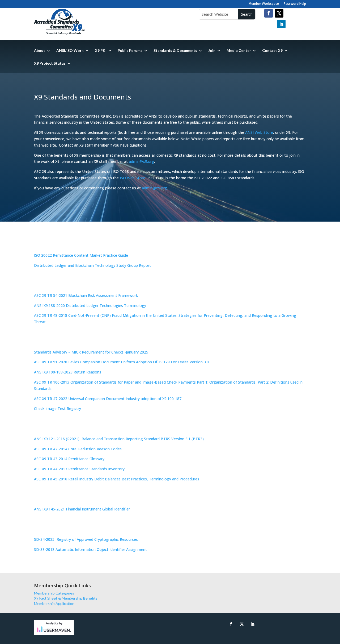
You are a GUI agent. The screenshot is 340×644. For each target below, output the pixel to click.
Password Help (295, 4)
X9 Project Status (50, 63)
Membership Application (54, 603)
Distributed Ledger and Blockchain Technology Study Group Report (92, 265)
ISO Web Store (132, 177)
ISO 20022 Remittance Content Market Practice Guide (81, 255)
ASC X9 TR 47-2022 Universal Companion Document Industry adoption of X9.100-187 (107, 398)
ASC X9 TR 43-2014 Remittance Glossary (69, 458)
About (39, 51)
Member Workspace (264, 4)
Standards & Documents (175, 51)
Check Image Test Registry (57, 408)
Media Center (239, 51)
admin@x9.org (141, 161)
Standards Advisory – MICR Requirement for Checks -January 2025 (91, 352)
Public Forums (130, 51)
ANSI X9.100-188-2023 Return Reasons (67, 372)
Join (211, 51)
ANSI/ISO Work (70, 51)
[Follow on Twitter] (279, 13)
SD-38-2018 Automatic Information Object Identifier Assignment (90, 549)
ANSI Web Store (259, 132)
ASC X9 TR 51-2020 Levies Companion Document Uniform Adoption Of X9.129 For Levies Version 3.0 (121, 361)
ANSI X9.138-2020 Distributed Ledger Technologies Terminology (90, 305)
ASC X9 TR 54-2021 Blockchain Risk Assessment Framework (86, 295)
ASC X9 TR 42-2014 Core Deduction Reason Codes (78, 448)
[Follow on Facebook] (268, 13)
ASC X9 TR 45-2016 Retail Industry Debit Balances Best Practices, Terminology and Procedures (116, 478)
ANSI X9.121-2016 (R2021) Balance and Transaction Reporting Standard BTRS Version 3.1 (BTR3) (119, 438)
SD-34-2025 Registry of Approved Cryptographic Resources (86, 539)
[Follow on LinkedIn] (281, 24)
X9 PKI (101, 51)
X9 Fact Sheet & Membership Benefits (65, 598)
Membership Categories (54, 593)
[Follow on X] (241, 624)
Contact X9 (272, 51)
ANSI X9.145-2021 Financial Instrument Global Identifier (82, 509)
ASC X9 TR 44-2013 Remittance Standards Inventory (79, 468)
